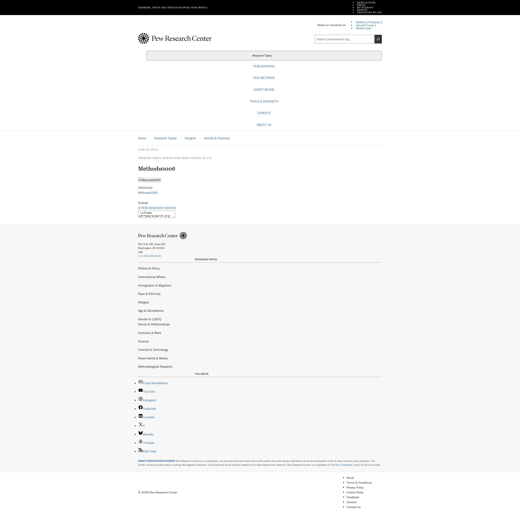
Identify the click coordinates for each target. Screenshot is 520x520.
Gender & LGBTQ (149, 319)
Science (143, 341)
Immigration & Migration (154, 285)
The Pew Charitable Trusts (345, 465)
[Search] (378, 39)
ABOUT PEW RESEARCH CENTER (156, 461)
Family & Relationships (154, 324)
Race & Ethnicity (149, 294)
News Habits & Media (153, 358)
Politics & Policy (149, 268)
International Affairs (151, 277)
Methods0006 (147, 193)
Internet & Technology (153, 350)
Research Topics (262, 55)
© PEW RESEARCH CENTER (157, 208)
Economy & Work (149, 333)
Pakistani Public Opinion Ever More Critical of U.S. (175, 158)
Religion (143, 302)
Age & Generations (151, 311)
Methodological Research (155, 366)
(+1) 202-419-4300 (149, 256)
